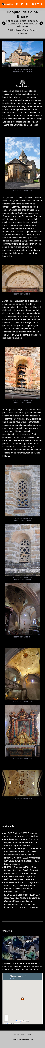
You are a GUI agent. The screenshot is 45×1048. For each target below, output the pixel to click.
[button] (41, 4)
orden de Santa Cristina (15, 103)
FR (38, 4)
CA (22, 4)
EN (33, 4)
